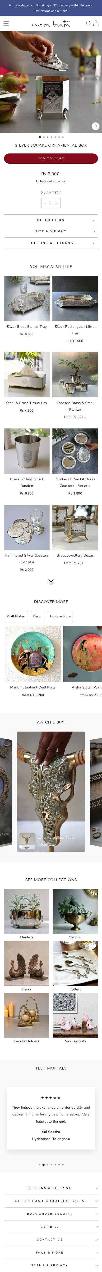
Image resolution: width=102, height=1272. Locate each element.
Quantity (51, 192)
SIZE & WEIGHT (51, 231)
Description (51, 220)
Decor (37, 616)
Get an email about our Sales (50, 1201)
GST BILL (50, 1227)
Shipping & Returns (51, 243)
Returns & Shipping (50, 1188)
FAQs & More (50, 1252)
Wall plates (16, 616)
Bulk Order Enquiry (50, 1214)
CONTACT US (50, 1239)
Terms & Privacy (50, 1265)
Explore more (60, 616)
